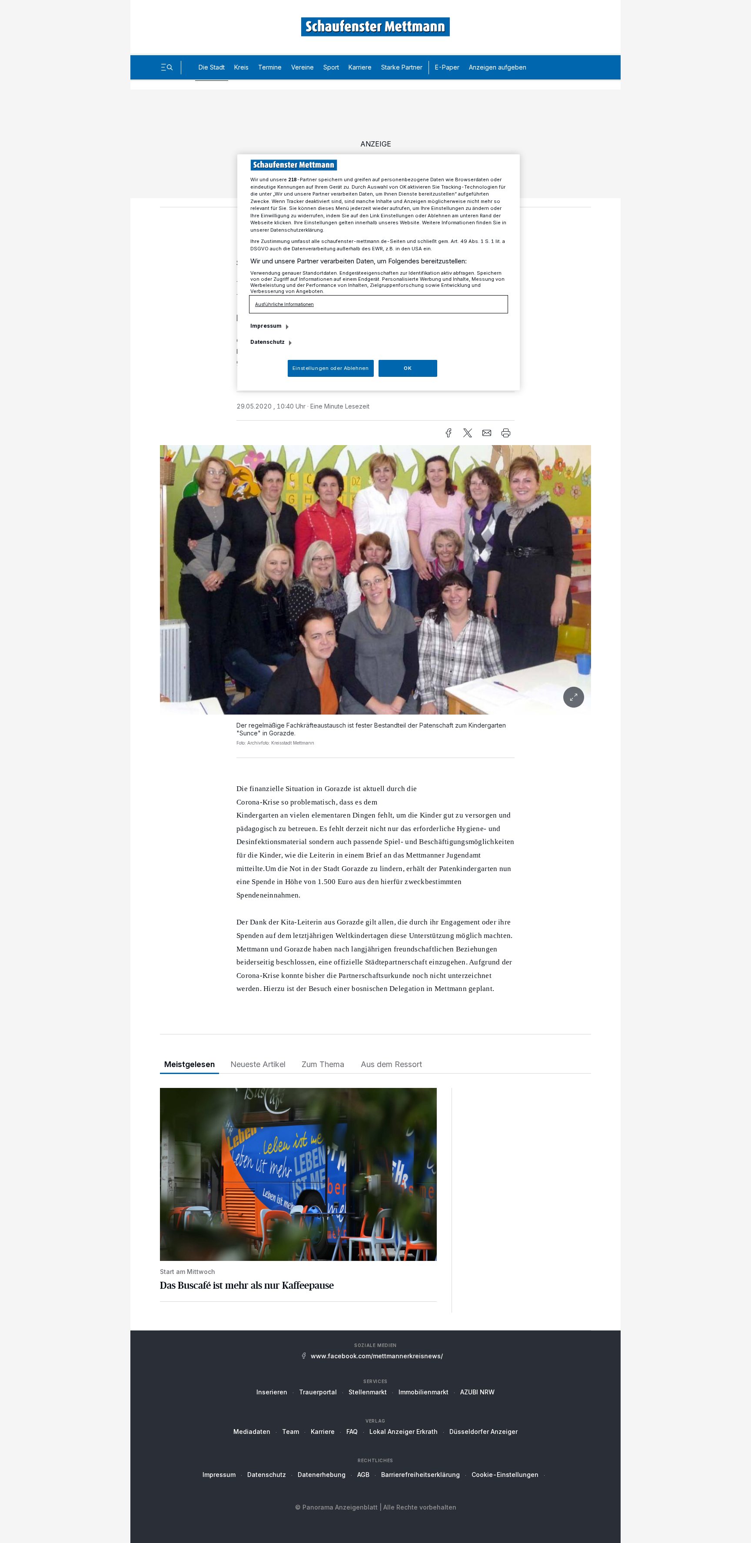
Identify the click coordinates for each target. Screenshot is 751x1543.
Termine (270, 67)
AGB (363, 1474)
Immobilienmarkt (424, 1392)
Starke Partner (401, 67)
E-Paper (447, 67)
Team (290, 1431)
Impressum (219, 1474)
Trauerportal (318, 1392)
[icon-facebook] (448, 433)
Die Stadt (212, 67)
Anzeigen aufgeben (497, 67)
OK (408, 368)
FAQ (352, 1431)
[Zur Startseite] (375, 26)
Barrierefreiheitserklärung (420, 1474)
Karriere (360, 67)
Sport (331, 67)
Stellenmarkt (368, 1392)
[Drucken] (506, 433)
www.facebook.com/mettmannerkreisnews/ (377, 1356)
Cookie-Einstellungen (505, 1474)
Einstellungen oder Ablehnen (330, 368)
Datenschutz (266, 1474)
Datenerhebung (322, 1474)
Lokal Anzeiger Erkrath (403, 1431)
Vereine (302, 67)
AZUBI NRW (477, 1392)
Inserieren (271, 1392)
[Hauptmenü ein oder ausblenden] (167, 67)
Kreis (241, 67)
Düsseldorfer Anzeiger (483, 1431)
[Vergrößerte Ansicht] (375, 580)
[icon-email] (486, 433)
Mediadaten (251, 1431)
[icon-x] (467, 433)
